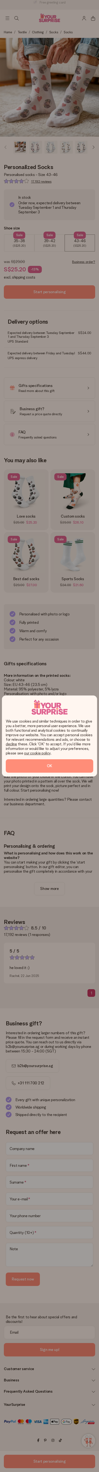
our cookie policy (37, 753)
